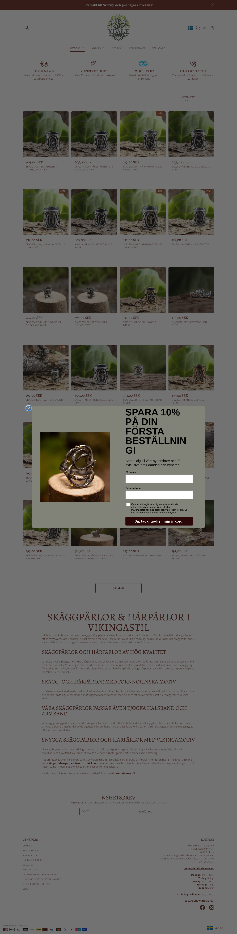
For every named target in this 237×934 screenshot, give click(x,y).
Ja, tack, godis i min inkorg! (159, 521)
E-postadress (133, 488)
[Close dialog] (28, 408)
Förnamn (130, 472)
